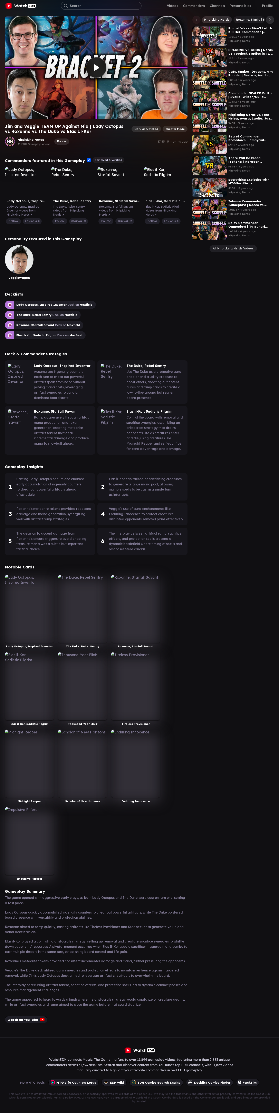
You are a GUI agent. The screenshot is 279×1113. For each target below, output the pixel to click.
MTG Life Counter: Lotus (76, 1082)
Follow (61, 141)
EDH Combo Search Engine (159, 1082)
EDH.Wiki (31, 221)
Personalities (240, 6)
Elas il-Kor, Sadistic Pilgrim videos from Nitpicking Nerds (163, 210)
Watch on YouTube (23, 1020)
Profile (267, 6)
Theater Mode (175, 129)
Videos (172, 6)
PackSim (250, 1082)
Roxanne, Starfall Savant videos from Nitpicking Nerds (116, 210)
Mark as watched (146, 129)
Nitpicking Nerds (31, 140)
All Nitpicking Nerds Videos (233, 248)
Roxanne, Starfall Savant (254, 19)
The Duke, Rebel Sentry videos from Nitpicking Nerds (69, 210)
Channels (217, 6)
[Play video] (96, 67)
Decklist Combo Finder (212, 1082)
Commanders (194, 6)
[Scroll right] (269, 20)
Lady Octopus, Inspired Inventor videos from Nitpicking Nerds (23, 210)
